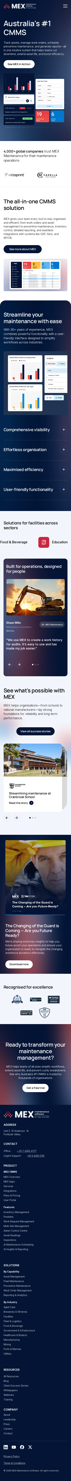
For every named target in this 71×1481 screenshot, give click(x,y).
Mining (7, 1344)
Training (8, 1399)
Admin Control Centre (15, 1230)
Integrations (10, 1191)
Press (7, 1424)
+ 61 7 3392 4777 (27, 1151)
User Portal (10, 1200)
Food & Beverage (13, 1326)
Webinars (9, 1395)
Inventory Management (16, 1212)
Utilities (7, 1353)
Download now (19, 964)
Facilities (8, 1316)
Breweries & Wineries (15, 1311)
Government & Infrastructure (19, 1330)
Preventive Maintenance (17, 1285)
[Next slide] (19, 664)
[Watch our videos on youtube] (14, 1447)
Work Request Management (19, 1221)
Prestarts (8, 1216)
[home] (20, 6)
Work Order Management (18, 1290)
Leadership (10, 1419)
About (7, 1414)
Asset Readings (12, 1235)
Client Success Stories (16, 1385)
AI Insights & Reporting (16, 1249)
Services (8, 1186)
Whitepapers (11, 1390)
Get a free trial (36, 1088)
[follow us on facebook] (22, 1447)
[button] (65, 6)
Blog (6, 1381)
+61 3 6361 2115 (35, 1155)
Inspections (10, 1240)
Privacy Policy (12, 1456)
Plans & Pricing (12, 1195)
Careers (8, 1428)
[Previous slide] (9, 664)
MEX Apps (9, 1181)
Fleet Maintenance (14, 1281)
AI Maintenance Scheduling (19, 1244)
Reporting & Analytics (15, 1295)
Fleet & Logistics (13, 1321)
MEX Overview (12, 1177)
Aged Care (9, 1307)
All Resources (11, 1376)
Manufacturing (12, 1339)
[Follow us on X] (30, 1447)
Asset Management (14, 1276)
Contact (8, 1433)
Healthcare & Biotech (15, 1335)
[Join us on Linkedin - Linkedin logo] (6, 1447)
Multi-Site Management (16, 1226)
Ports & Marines (12, 1349)
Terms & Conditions (14, 1463)
